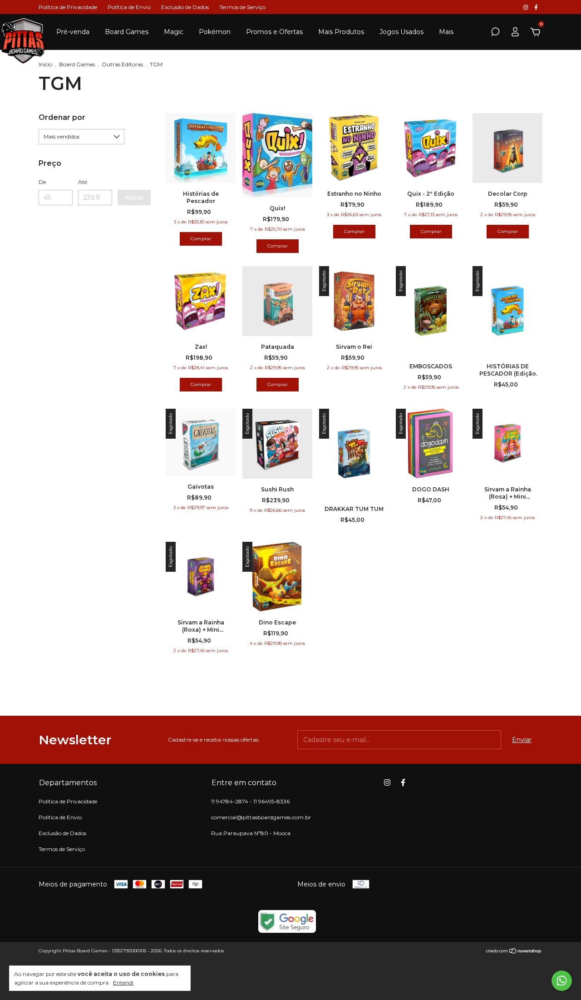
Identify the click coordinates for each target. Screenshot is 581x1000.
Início (45, 64)
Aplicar (134, 197)
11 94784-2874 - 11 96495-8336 (250, 801)
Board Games (126, 32)
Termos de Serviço (242, 7)
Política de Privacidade (68, 7)
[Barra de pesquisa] (495, 33)
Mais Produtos (341, 32)
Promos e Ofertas (274, 32)
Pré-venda (72, 32)
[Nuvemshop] (514, 952)
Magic (173, 32)
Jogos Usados (401, 32)
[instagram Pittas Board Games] (526, 7)
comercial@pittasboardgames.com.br (261, 817)
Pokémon (215, 32)
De (42, 181)
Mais (446, 32)
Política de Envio (129, 7)
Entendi (123, 982)
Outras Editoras (122, 64)
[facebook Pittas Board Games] (536, 7)
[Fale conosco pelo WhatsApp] (561, 980)
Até (82, 181)
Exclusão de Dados (185, 7)
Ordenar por (62, 117)
